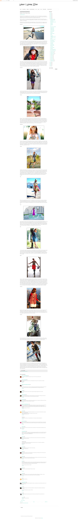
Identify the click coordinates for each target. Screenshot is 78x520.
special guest (26, 371)
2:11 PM (23, 424)
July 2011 (51, 55)
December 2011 (52, 19)
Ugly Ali (51, 34)
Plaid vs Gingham (52, 47)
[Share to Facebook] (23, 370)
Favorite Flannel (52, 31)
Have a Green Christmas (53, 26)
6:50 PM (23, 444)
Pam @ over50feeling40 (24, 375)
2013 (50, 16)
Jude (22, 390)
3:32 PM (23, 434)
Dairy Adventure (52, 40)
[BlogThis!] (22, 370)
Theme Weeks (24, 9)
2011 (50, 18)
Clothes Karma (23, 394)
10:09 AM (23, 397)
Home (20, 9)
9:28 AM (23, 392)
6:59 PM (23, 449)
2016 (50, 13)
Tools (36, 9)
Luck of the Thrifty (52, 30)
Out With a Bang (52, 29)
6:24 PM (23, 439)
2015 (50, 14)
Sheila (22, 451)
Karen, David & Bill (24, 379)
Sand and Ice (51, 42)
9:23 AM (23, 388)
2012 (50, 17)
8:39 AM (23, 377)
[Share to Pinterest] (24, 370)
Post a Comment (23, 500)
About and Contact (49, 9)
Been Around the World (52, 49)
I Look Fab (51, 35)
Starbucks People (52, 33)
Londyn (23, 456)
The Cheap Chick (24, 431)
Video (41, 9)
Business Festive (52, 45)
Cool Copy (51, 46)
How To (38, 9)
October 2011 (52, 52)
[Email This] (21, 370)
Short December (52, 44)
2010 (50, 62)
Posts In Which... (44, 9)
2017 (50, 12)
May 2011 (51, 57)
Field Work (51, 48)
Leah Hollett (23, 399)
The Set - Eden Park (52, 41)
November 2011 (52, 51)
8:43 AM (23, 382)
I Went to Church (52, 27)
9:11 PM (23, 454)
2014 (50, 15)
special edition (23, 371)
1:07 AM (23, 484)
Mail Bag (28, 9)
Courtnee (23, 426)
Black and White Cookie (53, 50)
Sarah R (23, 436)
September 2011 (52, 53)
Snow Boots (51, 43)
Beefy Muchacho (23, 14)
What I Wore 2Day (29, 4)
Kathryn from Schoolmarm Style (25, 384)
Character (51, 32)
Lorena (22, 473)
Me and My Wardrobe (32, 9)
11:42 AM (23, 471)
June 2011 (51, 56)
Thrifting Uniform (52, 28)
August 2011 (51, 54)
